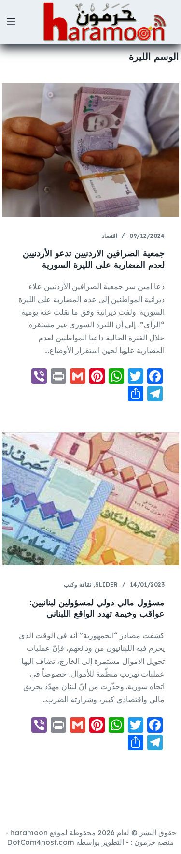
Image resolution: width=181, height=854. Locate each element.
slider (106, 584)
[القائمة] (11, 21)
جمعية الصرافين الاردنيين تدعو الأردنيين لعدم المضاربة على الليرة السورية (94, 259)
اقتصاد (109, 235)
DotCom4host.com (40, 842)
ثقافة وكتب (77, 584)
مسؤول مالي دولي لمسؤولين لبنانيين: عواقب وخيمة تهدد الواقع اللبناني (97, 608)
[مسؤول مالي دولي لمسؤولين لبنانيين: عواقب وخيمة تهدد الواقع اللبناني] (91, 499)
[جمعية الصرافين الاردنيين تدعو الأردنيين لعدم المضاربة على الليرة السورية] (91, 150)
